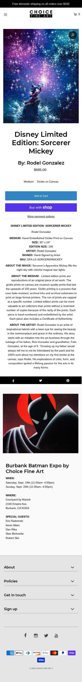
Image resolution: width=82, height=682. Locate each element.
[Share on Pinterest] (68, 380)
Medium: (29, 181)
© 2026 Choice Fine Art (40, 668)
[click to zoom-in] (72, 35)
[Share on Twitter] (40, 380)
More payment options (41, 216)
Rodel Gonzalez (45, 163)
